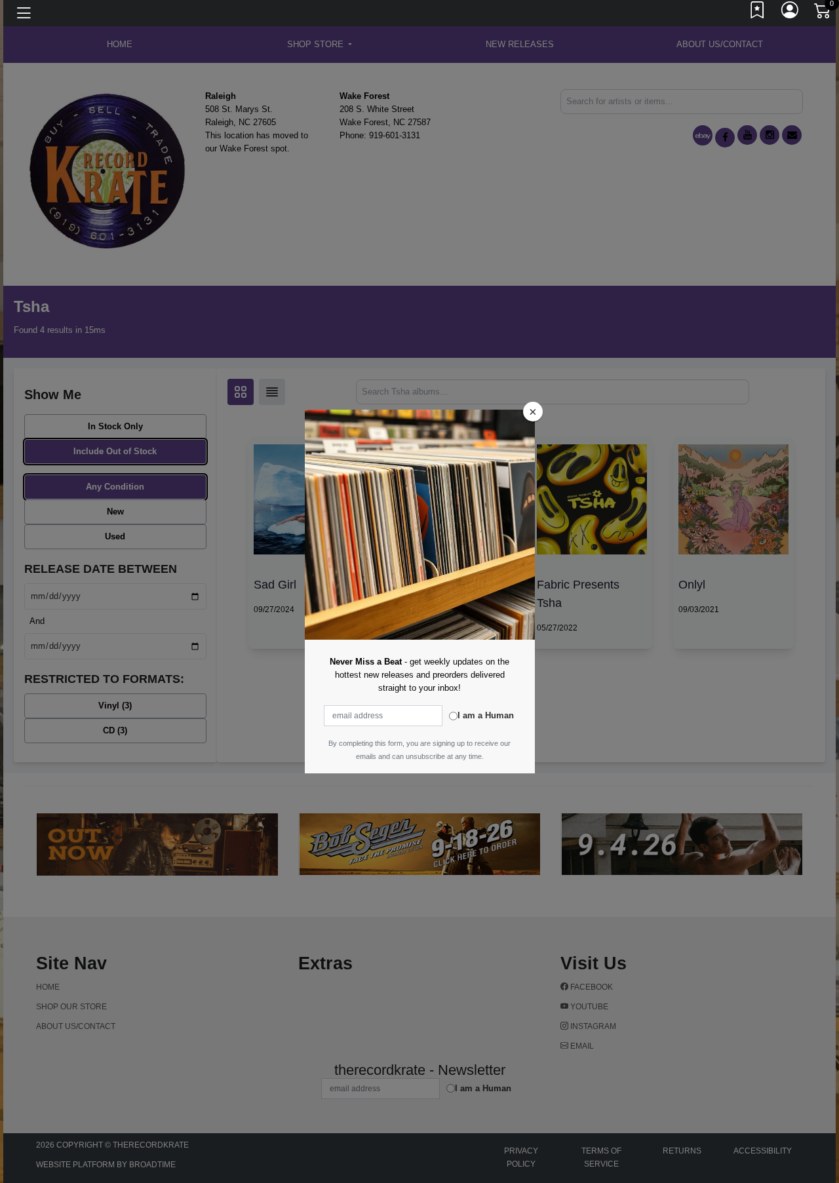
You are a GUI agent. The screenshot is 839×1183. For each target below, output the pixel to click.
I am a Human (486, 715)
